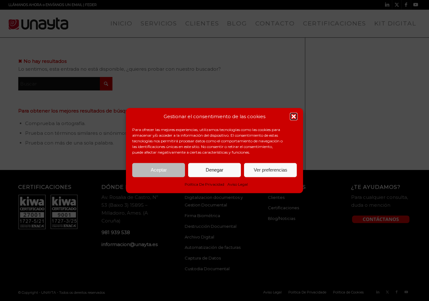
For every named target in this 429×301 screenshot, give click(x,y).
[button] (294, 116)
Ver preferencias (270, 169)
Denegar (214, 169)
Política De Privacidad (204, 184)
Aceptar (159, 169)
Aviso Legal (237, 184)
